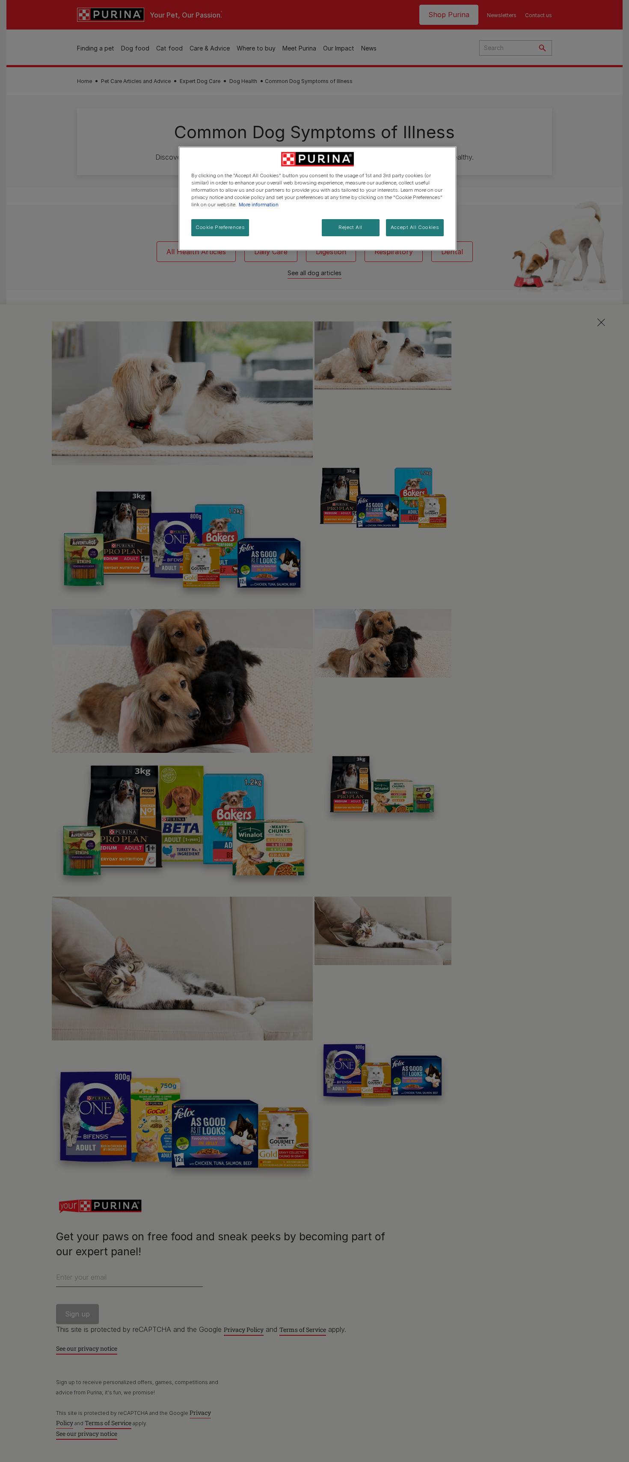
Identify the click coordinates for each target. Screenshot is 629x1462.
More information (259, 205)
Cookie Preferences (220, 227)
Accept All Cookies (415, 227)
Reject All (350, 227)
